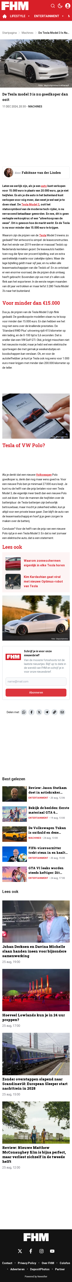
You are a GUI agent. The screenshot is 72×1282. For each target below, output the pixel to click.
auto (44, 185)
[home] (4, 16)
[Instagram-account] (41, 1251)
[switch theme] (60, 5)
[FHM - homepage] (15, 6)
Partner (60, 1269)
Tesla (42, 235)
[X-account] (20, 1251)
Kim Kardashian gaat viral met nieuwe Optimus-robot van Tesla (43, 581)
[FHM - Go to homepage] (36, 1237)
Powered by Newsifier (36, 1276)
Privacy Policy (27, 1263)
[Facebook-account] (30, 1251)
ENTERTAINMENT (46, 16)
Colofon (65, 1263)
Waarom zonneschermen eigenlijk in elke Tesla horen (44, 563)
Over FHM (48, 1263)
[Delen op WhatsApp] (24, 712)
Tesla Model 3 (30, 204)
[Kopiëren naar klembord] (54, 712)
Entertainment (38, 797)
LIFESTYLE (17, 16)
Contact (7, 1263)
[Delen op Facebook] (31, 712)
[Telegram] (47, 712)
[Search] (52, 5)
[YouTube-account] (52, 1251)
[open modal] (67, 5)
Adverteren (17, 1269)
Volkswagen (44, 474)
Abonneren (36, 692)
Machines (35, 106)
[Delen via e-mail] (62, 712)
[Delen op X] (39, 712)
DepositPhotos (40, 1269)
